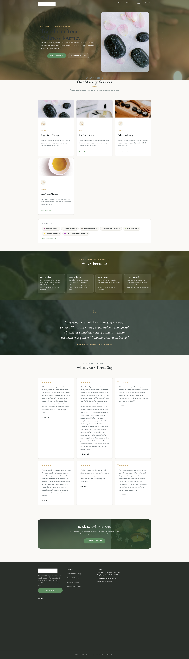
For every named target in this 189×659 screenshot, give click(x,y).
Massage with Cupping (110, 229)
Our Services (55, 56)
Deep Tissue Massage (74, 586)
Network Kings (110, 655)
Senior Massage (131, 229)
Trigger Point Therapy (74, 574)
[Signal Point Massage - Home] (47, 4)
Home (120, 3)
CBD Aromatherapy (51, 234)
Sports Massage (69, 229)
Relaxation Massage (73, 582)
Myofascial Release (73, 578)
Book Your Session (78, 56)
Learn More (44, 152)
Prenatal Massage (50, 229)
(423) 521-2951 (107, 581)
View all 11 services (48, 239)
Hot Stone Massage (88, 229)
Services (137, 3)
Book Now (50, 590)
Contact (147, 3)
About (128, 3)
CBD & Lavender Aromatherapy (75, 234)
